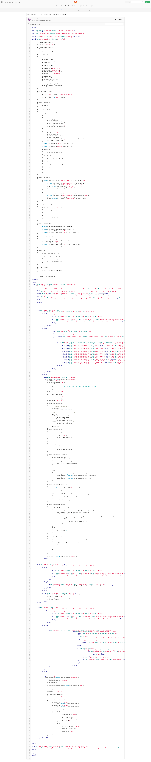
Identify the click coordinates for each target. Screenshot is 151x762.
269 (30, 438)
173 (30, 291)
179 (30, 300)
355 (30, 570)
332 (30, 534)
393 (30, 628)
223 (30, 367)
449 (30, 714)
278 (30, 451)
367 (30, 588)
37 (30, 82)
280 (30, 455)
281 (30, 456)
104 (30, 185)
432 (30, 688)
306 (30, 494)
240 (30, 393)
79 (30, 146)
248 (30, 405)
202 (30, 335)
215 (30, 355)
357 (30, 573)
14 (30, 47)
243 (30, 398)
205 (30, 340)
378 (30, 605)
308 (30, 497)
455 (30, 723)
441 (30, 701)
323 (30, 520)
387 (30, 619)
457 (30, 726)
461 (30, 732)
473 (30, 750)
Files (62, 10)
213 (30, 352)
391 (30, 625)
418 (30, 666)
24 (30, 62)
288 (30, 467)
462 (30, 733)
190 (30, 317)
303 (30, 490)
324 (30, 522)
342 (30, 550)
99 (30, 177)
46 (30, 96)
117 (30, 205)
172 (30, 289)
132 (30, 228)
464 (30, 737)
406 (30, 648)
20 (30, 56)
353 (30, 566)
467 (30, 741)
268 (30, 436)
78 (30, 145)
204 (30, 338)
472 (30, 749)
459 (30, 729)
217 (30, 358)
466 (30, 740)
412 (30, 657)
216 (30, 356)
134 (30, 231)
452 (30, 718)
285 (30, 462)
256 (30, 418)
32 (30, 74)
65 (30, 125)
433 (30, 689)
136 (30, 234)
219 (30, 361)
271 (30, 441)
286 (30, 464)
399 (30, 637)
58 (30, 114)
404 (30, 645)
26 (30, 65)
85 (30, 156)
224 (30, 369)
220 (30, 363)
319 (30, 514)
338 (30, 543)
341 (30, 548)
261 (30, 425)
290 (30, 470)
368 (30, 589)
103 (30, 183)
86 (30, 157)
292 (30, 473)
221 (30, 364)
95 (30, 171)
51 (30, 104)
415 (30, 661)
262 (30, 427)
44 (30, 93)
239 (30, 392)
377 (30, 603)
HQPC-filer (55, 14)
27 (30, 67)
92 (30, 166)
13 (30, 45)
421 (30, 671)
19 (30, 54)
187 (30, 312)
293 (30, 474)
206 (30, 341)
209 (30, 346)
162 (30, 274)
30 (30, 71)
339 (30, 545)
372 (30, 596)
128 (30, 222)
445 (30, 707)
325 (30, 524)
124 (30, 215)
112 (30, 197)
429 (30, 683)
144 (30, 246)
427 (30, 680)
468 (30, 743)
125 (30, 217)
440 (30, 700)
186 (30, 310)
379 (30, 606)
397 (30, 634)
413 (30, 658)
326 (30, 525)
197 (30, 327)
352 (30, 565)
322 (30, 519)
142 (30, 243)
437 (30, 695)
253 (30, 413)
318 (30, 513)
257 (30, 419)
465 (30, 738)
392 (30, 626)
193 (30, 321)
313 (30, 505)
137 (30, 235)
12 (30, 44)
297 (30, 481)
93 (30, 168)
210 (30, 347)
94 (30, 169)
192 (30, 320)
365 (30, 585)
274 (30, 445)
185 (30, 309)
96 (30, 172)
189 (30, 315)
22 (30, 59)
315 (30, 508)
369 (30, 591)
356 (30, 571)
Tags (89, 10)
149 (30, 254)
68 (30, 130)
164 (30, 277)
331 (30, 533)
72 (30, 136)
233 (30, 383)
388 (30, 620)
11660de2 (120, 19)
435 (30, 692)
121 (30, 211)
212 (30, 350)
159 (30, 269)
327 (30, 527)
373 (30, 597)
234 (30, 384)
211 (30, 349)
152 (30, 258)
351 (30, 563)
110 (30, 194)
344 (30, 553)
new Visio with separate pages (38, 18)
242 (30, 396)
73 (30, 137)
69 (30, 131)
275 (30, 447)
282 (30, 458)
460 (30, 730)
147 (30, 251)
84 (30, 154)
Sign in (147, 2)
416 (30, 663)
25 (30, 64)
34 (30, 77)
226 (30, 372)
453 (30, 720)
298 (30, 482)
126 (30, 218)
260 (30, 424)
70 (30, 133)
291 (30, 471)
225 (30, 370)
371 (30, 594)
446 (30, 709)
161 (30, 272)
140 (30, 240)
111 (30, 196)
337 (30, 542)
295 (30, 478)
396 (30, 632)
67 (30, 128)
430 (30, 684)
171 (30, 287)
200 (30, 332)
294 (30, 476)
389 (30, 622)
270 (30, 439)
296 (30, 479)
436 (30, 694)
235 (30, 386)
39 (30, 85)
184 (30, 307)
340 (30, 546)
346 (30, 556)
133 (30, 229)
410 (30, 654)
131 (30, 226)
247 (30, 404)
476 (30, 755)
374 (30, 599)
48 (30, 99)
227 (30, 373)
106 (30, 188)
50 (30, 102)
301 (30, 487)
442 (30, 703)
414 (30, 660)
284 (30, 461)
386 (30, 617)
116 (30, 203)
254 (30, 415)
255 (30, 416)
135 (30, 232)
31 (30, 73)
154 (30, 261)
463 (30, 735)
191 (30, 318)
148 (30, 252)
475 (30, 753)
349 (30, 560)
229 (30, 376)
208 (30, 344)
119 (30, 208)
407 (30, 649)
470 (30, 746)
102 (30, 182)
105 (30, 186)
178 (30, 298)
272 (30, 442)
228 (30, 375)
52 (30, 105)
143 (30, 245)
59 (30, 116)
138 (30, 237)
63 (30, 122)
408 (30, 651)
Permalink (120, 24)
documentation (47, 14)
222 (30, 366)
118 (30, 206)
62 (30, 120)
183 (30, 306)
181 (30, 303)
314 (30, 507)
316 (30, 510)
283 (30, 459)
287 (30, 465)
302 (30, 488)
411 (30, 655)
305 (30, 493)
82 (30, 151)
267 (30, 435)
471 (30, 747)
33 (30, 76)
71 (30, 134)
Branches (84, 10)
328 (30, 528)
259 (30, 422)
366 (30, 586)
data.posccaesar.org (10, 2)
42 (30, 90)
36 (30, 81)
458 (30, 727)
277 (30, 450)
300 (30, 485)
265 (30, 432)
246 (30, 402)
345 (30, 554)
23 (30, 61)
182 (30, 304)
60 (30, 117)
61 (30, 119)
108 (30, 191)
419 (30, 668)
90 (30, 163)
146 (30, 249)
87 (30, 159)
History (114, 24)
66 (30, 126)
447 (30, 711)
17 (30, 51)
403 (30, 643)
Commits (66, 10)
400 (30, 638)
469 (30, 744)
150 (30, 255)
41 (30, 88)
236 (30, 387)
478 (30, 758)
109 (30, 192)
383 (30, 612)
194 (30, 323)
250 (30, 409)
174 (30, 292)
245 (30, 401)
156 (30, 264)
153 (30, 260)
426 (30, 678)
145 (30, 248)
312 (30, 504)
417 (30, 665)
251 (30, 410)
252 (30, 412)
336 (30, 540)
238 (30, 390)
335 (30, 539)
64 (30, 123)
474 (30, 752)
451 (30, 717)
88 (30, 160)
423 (30, 674)
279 (30, 453)
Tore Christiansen (35, 20)
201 (30, 333)
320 (30, 516)
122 (30, 212)
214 (30, 353)
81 (30, 150)
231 (30, 379)
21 (30, 58)
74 (30, 139)
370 (30, 592)
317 (30, 511)
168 (30, 283)
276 (30, 448)
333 (30, 536)
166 (30, 280)
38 (30, 84)
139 (30, 238)
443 (30, 704)
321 (30, 517)
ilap (19, 2)
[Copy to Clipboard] (115, 19)
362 (30, 580)
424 (30, 675)
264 (30, 430)
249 (30, 407)
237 (30, 389)
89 (30, 162)
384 (30, 614)
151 (30, 257)
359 (30, 576)
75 (30, 140)
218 (30, 359)
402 (30, 642)
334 (30, 537)
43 (30, 91)
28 (30, 68)
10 (30, 41)
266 (30, 433)
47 (30, 97)
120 (30, 209)
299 (30, 484)
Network (72, 10)
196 (30, 326)
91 (30, 165)
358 (30, 574)
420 (30, 669)
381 (30, 609)
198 (30, 329)
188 (30, 313)
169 (30, 284)
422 (30, 672)
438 (30, 697)
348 (30, 559)
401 (30, 640)
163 (30, 275)
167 (30, 281)
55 (30, 110)
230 (30, 378)
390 (30, 623)
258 (30, 421)
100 (30, 179)
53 (30, 107)
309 (30, 499)
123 (30, 214)
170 (30, 286)
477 (30, 757)
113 (30, 199)
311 (30, 502)
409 (30, 652)
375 (30, 600)
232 (30, 381)
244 (30, 399)
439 (30, 698)
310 (30, 501)
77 (30, 143)
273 (30, 444)
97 (30, 174)
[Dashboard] (75, 3)
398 (30, 635)
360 (30, 577)
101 (30, 180)
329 (30, 530)
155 (30, 263)
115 (30, 202)
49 (30, 100)
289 (30, 468)
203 (30, 337)
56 (30, 111)
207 (30, 343)
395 (30, 631)
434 (30, 691)
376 (30, 602)
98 (30, 176)
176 (30, 295)
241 (30, 395)
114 (30, 200)
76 (30, 142)
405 (30, 646)
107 (30, 189)
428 (30, 681)
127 (30, 220)
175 (30, 294)
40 (30, 87)
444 (30, 706)
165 (30, 278)
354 (30, 568)
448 (30, 712)
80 (30, 148)
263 (30, 428)
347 (30, 557)
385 (30, 616)
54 (30, 108)
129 (30, 223)
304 (30, 491)
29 (30, 70)
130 (30, 225)
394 (30, 629)
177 (30, 297)
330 (30, 531)
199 (30, 330)
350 (30, 562)
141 (30, 241)
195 (30, 324)
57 (30, 113)
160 (30, 271)
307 (30, 496)
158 (30, 268)
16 (30, 50)
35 (30, 79)
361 (30, 579)
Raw (106, 24)
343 (30, 551)
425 (30, 677)
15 (30, 48)
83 (30, 153)
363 (30, 582)
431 (30, 686)
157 (30, 266)
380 (30, 608)
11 (30, 42)
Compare (78, 10)
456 (30, 724)
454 (30, 721)
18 (30, 53)
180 (30, 301)
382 (30, 611)
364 (30, 583)
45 (30, 94)
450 (30, 715)
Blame (110, 24)
